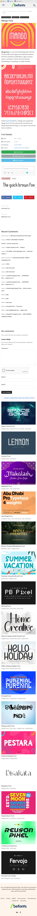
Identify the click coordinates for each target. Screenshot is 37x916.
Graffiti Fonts (20, 728)
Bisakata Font (6, 786)
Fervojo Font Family (8, 876)
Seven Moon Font (7, 816)
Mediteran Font (5, 217)
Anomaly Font (5, 208)
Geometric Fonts (6, 519)
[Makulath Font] (18, 473)
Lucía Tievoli (17, 145)
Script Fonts (24, 638)
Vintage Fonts (22, 698)
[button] (34, 6)
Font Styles (13, 728)
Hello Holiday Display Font (10, 666)
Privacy (8, 898)
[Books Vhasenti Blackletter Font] (18, 533)
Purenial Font (6, 696)
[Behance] (17, 912)
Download (19, 152)
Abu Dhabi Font (7, 516)
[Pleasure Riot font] (18, 712)
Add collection (19, 160)
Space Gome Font (8, 426)
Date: (4, 138)
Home (4, 11)
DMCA (14, 898)
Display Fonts (22, 11)
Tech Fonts (28, 429)
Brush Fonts (4, 578)
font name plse (11, 268)
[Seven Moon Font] (18, 802)
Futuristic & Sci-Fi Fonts (17, 429)
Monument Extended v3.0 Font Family (21, 236)
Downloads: (6, 142)
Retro (8, 264)
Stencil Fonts (13, 698)
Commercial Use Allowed (21, 148)
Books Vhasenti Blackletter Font (13, 546)
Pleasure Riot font (8, 726)
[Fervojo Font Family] (18, 862)
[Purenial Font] (18, 682)
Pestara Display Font (9, 756)
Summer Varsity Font (12, 243)
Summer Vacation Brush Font (12, 576)
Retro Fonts (20, 608)
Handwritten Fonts (15, 638)
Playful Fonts (13, 758)
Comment (5, 348)
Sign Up (10, 1)
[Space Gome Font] (18, 413)
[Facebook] (20, 912)
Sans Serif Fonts (24, 17)
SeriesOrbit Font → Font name (14, 306)
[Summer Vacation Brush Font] (18, 563)
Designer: (6, 145)
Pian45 (3, 243)
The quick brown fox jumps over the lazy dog (19, 185)
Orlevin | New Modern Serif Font (15, 239)
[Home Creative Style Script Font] (18, 622)
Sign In (3, 1)
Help (7, 294)
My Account (19, 1)
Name (3, 377)
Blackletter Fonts (6, 549)
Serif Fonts (13, 459)
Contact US (15, 901)
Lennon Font (6, 456)
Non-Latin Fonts (15, 489)
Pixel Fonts (13, 608)
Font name (9, 302)
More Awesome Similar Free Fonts (19, 398)
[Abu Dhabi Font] (18, 503)
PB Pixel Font (6, 606)
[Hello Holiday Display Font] (18, 652)
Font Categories (12, 11)
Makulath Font (6, 486)
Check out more (19, 156)
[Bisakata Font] (18, 772)
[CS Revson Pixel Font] (18, 832)
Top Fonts (23, 901)
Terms (2, 898)
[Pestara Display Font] (18, 742)
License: (5, 148)
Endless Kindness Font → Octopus (16, 247)
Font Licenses (22, 898)
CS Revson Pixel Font (9, 846)
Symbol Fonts (29, 728)
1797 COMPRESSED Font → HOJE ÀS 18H (16, 310)
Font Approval (31, 898)
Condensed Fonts (6, 17)
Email (3, 384)
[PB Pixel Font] (18, 592)
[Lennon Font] (18, 443)
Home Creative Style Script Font (13, 636)
